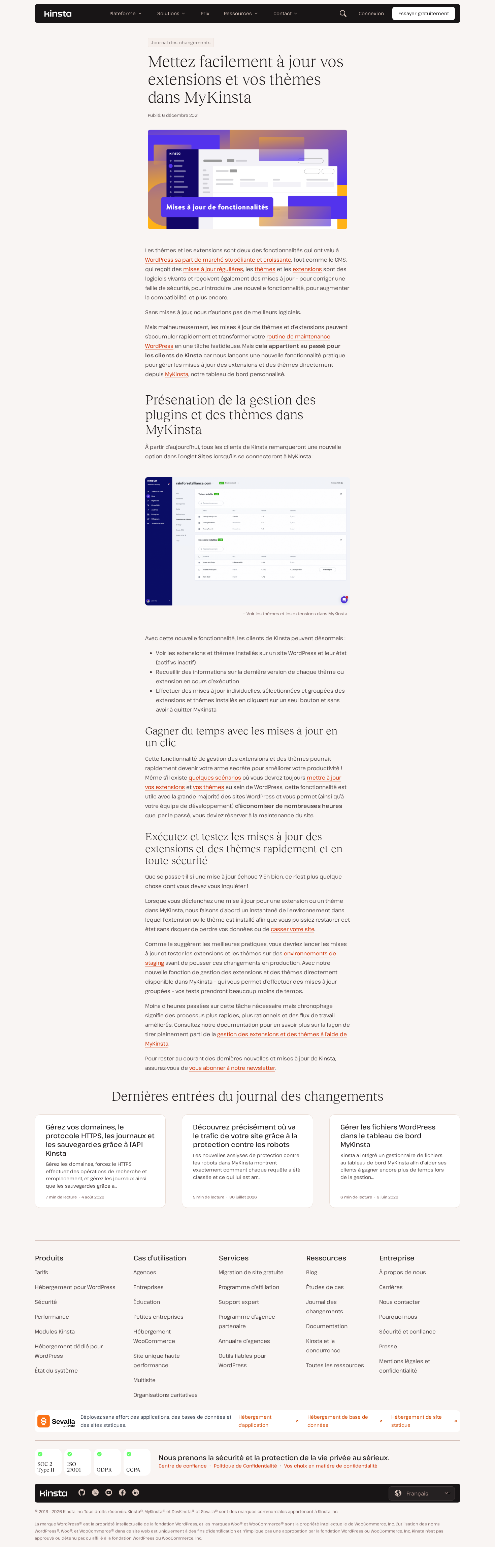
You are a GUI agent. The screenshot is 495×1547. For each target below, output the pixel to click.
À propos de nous (402, 1272)
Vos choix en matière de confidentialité (330, 1465)
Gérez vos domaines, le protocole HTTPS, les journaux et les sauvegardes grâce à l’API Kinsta (100, 1140)
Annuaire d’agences (244, 1341)
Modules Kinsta (55, 1331)
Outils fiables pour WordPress (242, 1360)
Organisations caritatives (165, 1394)
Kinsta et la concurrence (323, 1345)
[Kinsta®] (57, 13)
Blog (311, 1272)
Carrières (391, 1287)
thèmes (265, 269)
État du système (56, 1370)
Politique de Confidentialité (245, 1465)
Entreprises (148, 1287)
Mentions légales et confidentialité (404, 1365)
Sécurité (46, 1302)
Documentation (327, 1326)
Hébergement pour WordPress (75, 1287)
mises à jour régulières (213, 269)
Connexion (371, 13)
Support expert (239, 1302)
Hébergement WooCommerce (154, 1336)
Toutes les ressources (335, 1365)
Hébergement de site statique (416, 1421)
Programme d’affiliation (249, 1287)
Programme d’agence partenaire (247, 1321)
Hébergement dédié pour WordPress (69, 1351)
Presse (388, 1346)
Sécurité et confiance (407, 1331)
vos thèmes (208, 787)
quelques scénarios (215, 777)
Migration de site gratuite (251, 1272)
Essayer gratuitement (423, 13)
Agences (144, 1272)
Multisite (144, 1380)
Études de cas (325, 1287)
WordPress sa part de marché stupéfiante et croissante (218, 259)
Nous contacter (399, 1302)
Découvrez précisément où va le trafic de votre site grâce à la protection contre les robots (245, 1135)
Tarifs (41, 1272)
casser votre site (292, 929)
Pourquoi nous (398, 1316)
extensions (307, 269)
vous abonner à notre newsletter (232, 1068)
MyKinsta (176, 374)
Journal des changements (181, 42)
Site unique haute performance (156, 1360)
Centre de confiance (183, 1465)
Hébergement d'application (254, 1421)
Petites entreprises (158, 1316)
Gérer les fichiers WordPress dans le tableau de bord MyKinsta (387, 1135)
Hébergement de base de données (337, 1421)
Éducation (146, 1302)
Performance (52, 1316)
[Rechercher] (343, 13)
